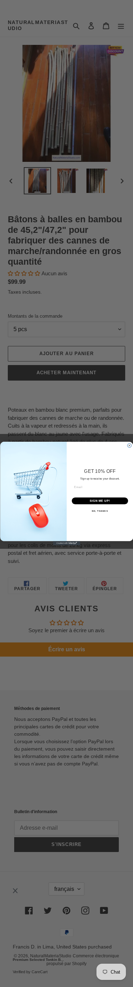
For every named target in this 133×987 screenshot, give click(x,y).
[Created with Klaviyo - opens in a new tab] (66, 543)
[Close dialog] (129, 445)
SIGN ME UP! (99, 500)
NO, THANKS (100, 511)
